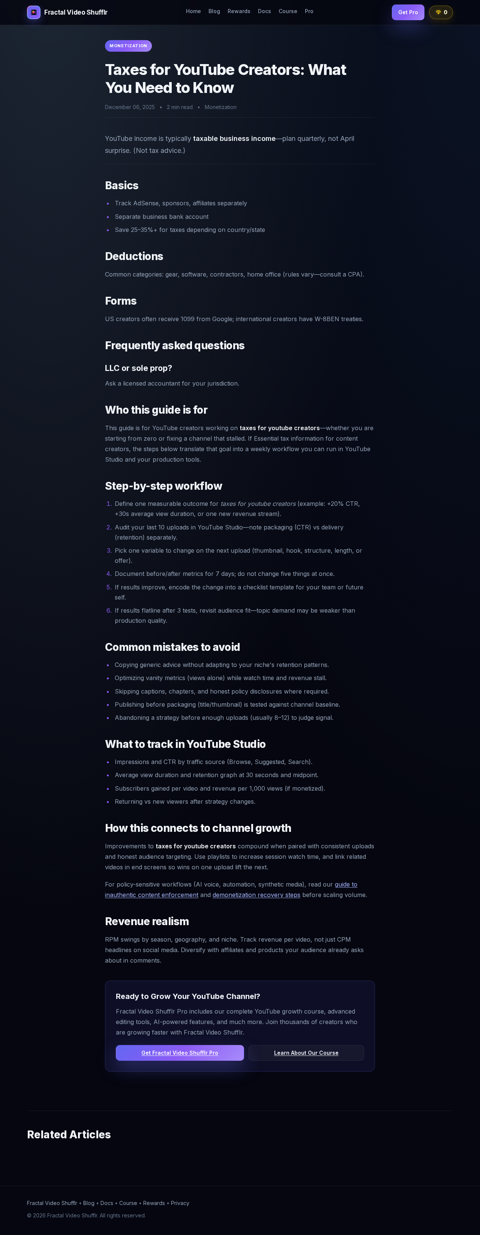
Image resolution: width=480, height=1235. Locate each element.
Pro (309, 11)
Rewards (239, 11)
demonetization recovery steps (256, 895)
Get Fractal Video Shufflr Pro (179, 1053)
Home (193, 11)
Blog (214, 11)
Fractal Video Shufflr (52, 1203)
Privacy (180, 1203)
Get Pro (408, 12)
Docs (264, 11)
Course (288, 11)
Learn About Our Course (306, 1053)
